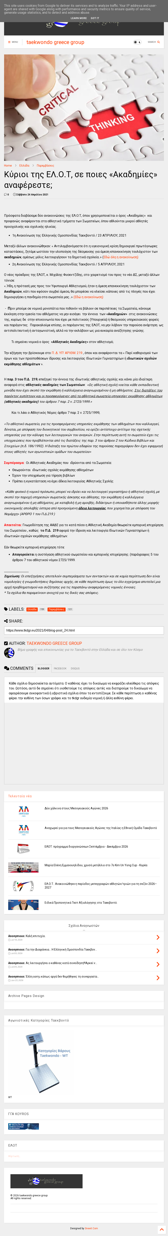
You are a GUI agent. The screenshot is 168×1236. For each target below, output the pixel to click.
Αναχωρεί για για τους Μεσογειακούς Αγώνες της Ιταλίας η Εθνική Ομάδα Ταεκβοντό (101, 828)
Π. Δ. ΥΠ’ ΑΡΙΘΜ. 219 (67, 353)
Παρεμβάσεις (45, 165)
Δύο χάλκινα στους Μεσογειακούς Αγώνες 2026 (76, 808)
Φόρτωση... (14, 1156)
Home (8, 165)
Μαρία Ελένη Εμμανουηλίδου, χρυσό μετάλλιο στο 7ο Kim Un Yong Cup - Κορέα (96, 865)
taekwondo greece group (55, 42)
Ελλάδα (24, 165)
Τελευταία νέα (20, 796)
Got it (95, 18)
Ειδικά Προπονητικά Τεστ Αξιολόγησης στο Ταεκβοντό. (81, 902)
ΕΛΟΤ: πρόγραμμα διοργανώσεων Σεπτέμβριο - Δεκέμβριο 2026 (86, 846)
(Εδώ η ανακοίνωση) (88, 297)
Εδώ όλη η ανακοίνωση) (120, 257)
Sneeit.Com (91, 1228)
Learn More (79, 18)
